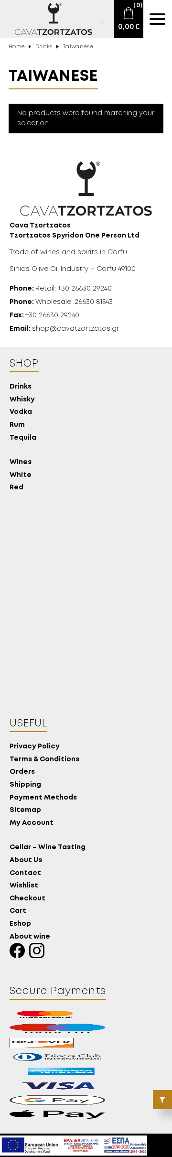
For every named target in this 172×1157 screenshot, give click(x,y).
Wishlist (24, 886)
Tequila (23, 438)
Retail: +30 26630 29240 (61, 289)
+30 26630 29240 (44, 315)
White (21, 475)
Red (16, 488)
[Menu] (157, 19)
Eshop (20, 924)
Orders (22, 772)
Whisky (22, 400)
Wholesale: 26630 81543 (61, 302)
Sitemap (25, 810)
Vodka (21, 412)
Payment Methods (43, 798)
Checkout (27, 899)
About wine (30, 937)
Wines (21, 462)
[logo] (47, 19)
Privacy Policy (35, 747)
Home (17, 46)
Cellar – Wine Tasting (48, 847)
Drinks (44, 46)
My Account (32, 823)
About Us (26, 860)
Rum (17, 425)
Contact (25, 873)
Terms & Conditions (44, 760)
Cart (18, 911)
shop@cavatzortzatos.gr (64, 329)
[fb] (19, 953)
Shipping (25, 785)
